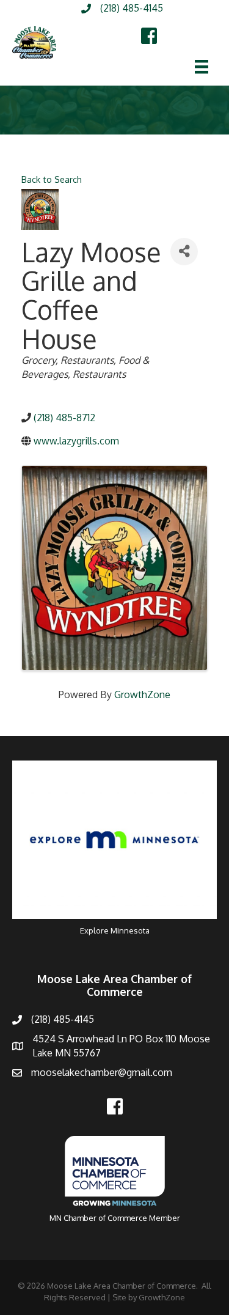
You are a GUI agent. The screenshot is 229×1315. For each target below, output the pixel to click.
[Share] (184, 251)
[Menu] (201, 66)
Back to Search (51, 179)
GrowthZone (142, 694)
